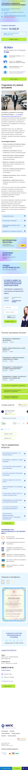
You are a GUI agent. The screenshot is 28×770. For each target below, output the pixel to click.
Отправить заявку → (14, 39)
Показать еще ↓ (8, 523)
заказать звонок (5, 670)
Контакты (3, 735)
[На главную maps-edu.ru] (11, 726)
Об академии (4, 731)
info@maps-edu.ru (7, 681)
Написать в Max (8, 674)
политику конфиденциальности (11, 317)
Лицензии (12, 731)
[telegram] (26, 768)
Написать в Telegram (9, 677)
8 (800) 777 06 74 (7, 667)
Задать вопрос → (8, 686)
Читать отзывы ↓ (14, 79)
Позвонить (17, 768)
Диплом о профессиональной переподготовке (14, 15)
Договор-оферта (12, 735)
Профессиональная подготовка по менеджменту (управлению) (12, 391)
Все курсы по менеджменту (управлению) (14, 385)
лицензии (22, 71)
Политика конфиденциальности (9, 749)
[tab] (2, 429)
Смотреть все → (8, 438)
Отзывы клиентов (15, 733)
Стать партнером (5, 733)
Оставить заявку (6, 768)
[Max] (23, 768)
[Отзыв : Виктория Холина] (3, 424)
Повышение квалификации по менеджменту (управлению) (11, 397)
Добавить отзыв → (8, 433)
